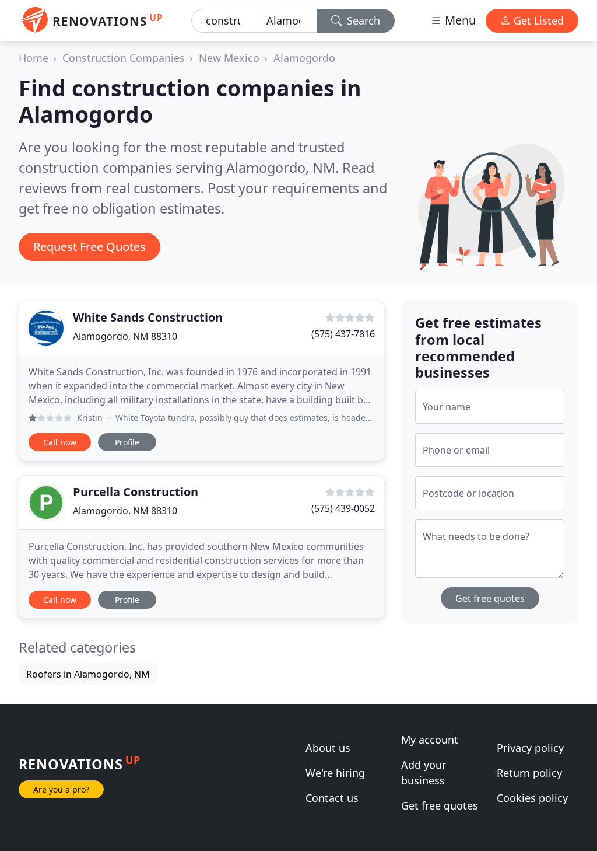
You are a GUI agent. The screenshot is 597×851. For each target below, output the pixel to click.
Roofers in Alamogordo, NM (88, 674)
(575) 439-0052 (343, 508)
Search (362, 20)
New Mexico (229, 58)
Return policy (529, 773)
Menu (459, 20)
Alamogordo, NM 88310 (125, 336)
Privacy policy (530, 748)
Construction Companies (123, 58)
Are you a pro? (61, 789)
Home (33, 58)
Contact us (332, 798)
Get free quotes (490, 598)
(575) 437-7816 (343, 333)
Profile (127, 442)
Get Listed (537, 20)
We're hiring (335, 773)
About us (327, 748)
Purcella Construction (135, 492)
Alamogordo (304, 58)
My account (429, 740)
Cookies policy (532, 798)
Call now (59, 442)
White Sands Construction (148, 317)
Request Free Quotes (89, 246)
